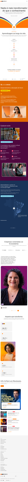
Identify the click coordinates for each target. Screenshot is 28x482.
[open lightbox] (14, 170)
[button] (26, 1)
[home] (4, 1)
